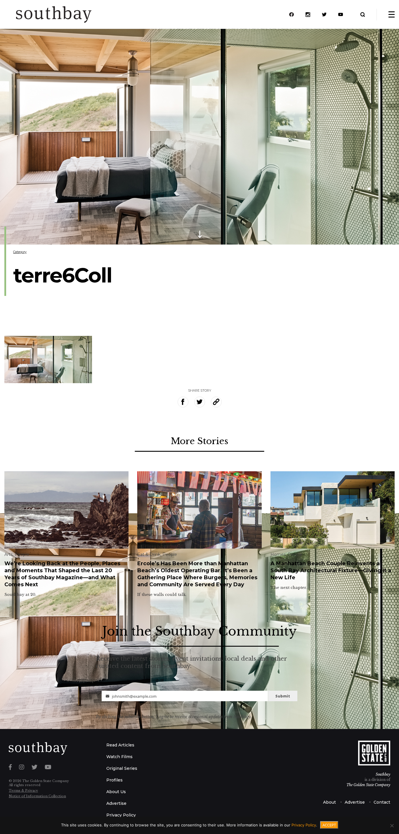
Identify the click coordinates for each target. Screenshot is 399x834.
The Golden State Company (368, 785)
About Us (116, 791)
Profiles (114, 780)
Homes (278, 554)
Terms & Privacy (23, 790)
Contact (382, 802)
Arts (8, 554)
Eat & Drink (148, 554)
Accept (329, 825)
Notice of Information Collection (37, 796)
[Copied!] (216, 402)
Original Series (121, 768)
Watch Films (119, 756)
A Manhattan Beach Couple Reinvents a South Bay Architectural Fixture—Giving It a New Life (330, 570)
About (329, 802)
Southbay (383, 774)
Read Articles (120, 745)
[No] (392, 825)
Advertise (116, 803)
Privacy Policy (121, 815)
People (22, 554)
